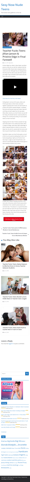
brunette (22, 444)
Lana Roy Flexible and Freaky (8, 427)
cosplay (3, 448)
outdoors (9, 460)
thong (21, 465)
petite (19, 460)
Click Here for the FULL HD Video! (12, 98)
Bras (17, 445)
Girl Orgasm (3, 452)
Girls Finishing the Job (11, 452)
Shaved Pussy (22, 462)
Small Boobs (3, 465)
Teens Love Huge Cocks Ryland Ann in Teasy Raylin (13, 414)
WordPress (11, 479)
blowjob (12, 444)
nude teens (4, 460)
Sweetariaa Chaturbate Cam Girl (9, 418)
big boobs (11, 441)
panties (14, 460)
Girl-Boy (27, 448)
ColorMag (3, 479)
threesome (5, 468)
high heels (4, 455)
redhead (11, 462)
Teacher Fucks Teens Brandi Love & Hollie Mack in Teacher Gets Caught (15, 298)
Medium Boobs (15, 457)
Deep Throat (15, 448)
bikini (23, 441)
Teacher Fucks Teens (7, 47)
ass (6, 441)
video (10, 467)
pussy (24, 460)
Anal (3, 441)
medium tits (22, 457)
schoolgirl (15, 462)
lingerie (22, 455)
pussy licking (5, 462)
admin (11, 62)
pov (22, 460)
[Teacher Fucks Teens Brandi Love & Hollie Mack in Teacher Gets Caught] (15, 277)
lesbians (16, 455)
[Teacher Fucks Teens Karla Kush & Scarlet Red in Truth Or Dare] (15, 308)
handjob (16, 452)
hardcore (23, 451)
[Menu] (2, 16)
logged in (10, 343)
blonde (4, 444)
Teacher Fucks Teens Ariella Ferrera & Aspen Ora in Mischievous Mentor (14, 234)
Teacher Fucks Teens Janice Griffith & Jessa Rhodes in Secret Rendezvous (15, 229)
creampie (8, 448)
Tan (19, 465)
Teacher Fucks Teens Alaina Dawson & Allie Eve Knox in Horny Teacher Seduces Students (15, 266)
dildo (19, 448)
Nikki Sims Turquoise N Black (8, 425)
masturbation (7, 458)
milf (25, 457)
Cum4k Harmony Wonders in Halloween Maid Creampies (15, 406)
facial (23, 448)
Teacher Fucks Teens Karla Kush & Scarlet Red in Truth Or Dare (14, 328)
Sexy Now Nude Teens (15, 477)
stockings (15, 465)
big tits (18, 441)
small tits (9, 465)
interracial (10, 455)
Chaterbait (3, 432)
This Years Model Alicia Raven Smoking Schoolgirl (13, 410)
